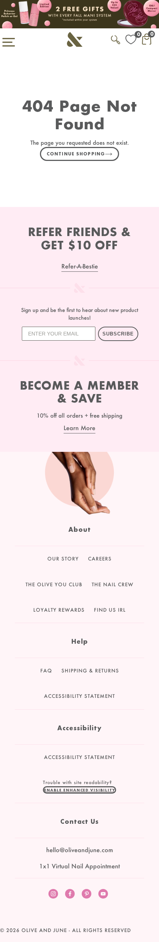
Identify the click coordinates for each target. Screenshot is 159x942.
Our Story (63, 559)
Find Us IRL (110, 610)
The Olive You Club (54, 584)
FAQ (46, 671)
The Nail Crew (112, 584)
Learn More (79, 428)
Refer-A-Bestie (79, 266)
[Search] (115, 38)
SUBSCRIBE (118, 334)
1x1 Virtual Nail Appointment (79, 866)
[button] (79, 790)
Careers (100, 559)
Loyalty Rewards (59, 610)
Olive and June (44, 930)
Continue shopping (76, 154)
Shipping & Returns (90, 671)
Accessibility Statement (79, 696)
